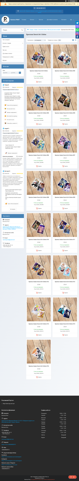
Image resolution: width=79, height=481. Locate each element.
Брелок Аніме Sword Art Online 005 (65, 113)
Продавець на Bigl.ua (39, 478)
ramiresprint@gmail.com (9, 239)
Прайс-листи (6, 46)
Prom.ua (47, 476)
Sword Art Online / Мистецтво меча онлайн (49, 29)
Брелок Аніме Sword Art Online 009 (65, 197)
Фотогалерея (6, 39)
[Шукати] (22, 30)
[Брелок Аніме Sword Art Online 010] (38, 225)
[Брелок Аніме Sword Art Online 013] (64, 267)
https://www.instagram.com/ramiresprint (12, 460)
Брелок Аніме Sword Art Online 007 (65, 155)
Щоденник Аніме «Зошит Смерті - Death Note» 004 (12, 93)
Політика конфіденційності (49, 479)
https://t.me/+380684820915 (9, 444)
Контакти (63, 19)
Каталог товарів (7, 43)
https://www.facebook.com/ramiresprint (11, 456)
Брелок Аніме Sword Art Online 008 (39, 197)
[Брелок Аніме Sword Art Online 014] (38, 309)
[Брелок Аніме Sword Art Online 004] (38, 98)
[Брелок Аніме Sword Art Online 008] (38, 182)
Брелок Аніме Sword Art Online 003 (65, 71)
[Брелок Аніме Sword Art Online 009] (64, 182)
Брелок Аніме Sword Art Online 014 (39, 324)
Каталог (32, 19)
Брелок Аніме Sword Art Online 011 (65, 239)
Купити (40, 81)
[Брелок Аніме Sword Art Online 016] (38, 351)
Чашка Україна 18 (9, 145)
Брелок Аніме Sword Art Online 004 (39, 113)
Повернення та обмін (8, 57)
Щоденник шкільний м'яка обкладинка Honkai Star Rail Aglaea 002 (13, 194)
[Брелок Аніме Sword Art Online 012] (38, 267)
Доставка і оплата (7, 53)
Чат (74, 477)
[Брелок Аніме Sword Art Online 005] (64, 98)
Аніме (35, 29)
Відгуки (4, 60)
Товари (31, 29)
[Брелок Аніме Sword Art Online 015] (64, 309)
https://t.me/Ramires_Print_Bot (9, 464)
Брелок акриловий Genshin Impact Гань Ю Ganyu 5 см (13, 190)
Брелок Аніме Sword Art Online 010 (39, 239)
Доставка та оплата (52, 19)
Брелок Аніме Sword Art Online (39, 71)
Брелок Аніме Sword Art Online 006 (39, 155)
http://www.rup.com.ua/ (9, 403)
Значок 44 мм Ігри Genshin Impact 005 (13, 198)
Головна (24, 19)
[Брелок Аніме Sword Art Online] (38, 56)
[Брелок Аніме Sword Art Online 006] (38, 140)
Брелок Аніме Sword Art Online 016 (39, 366)
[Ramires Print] (5, 20)
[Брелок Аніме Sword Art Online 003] (64, 56)
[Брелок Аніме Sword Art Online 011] (64, 225)
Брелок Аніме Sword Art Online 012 (39, 281)
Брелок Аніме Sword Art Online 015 (65, 324)
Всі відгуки (12, 209)
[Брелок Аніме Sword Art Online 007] (64, 140)
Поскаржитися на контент (36, 479)
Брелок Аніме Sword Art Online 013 (65, 281)
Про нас (41, 19)
